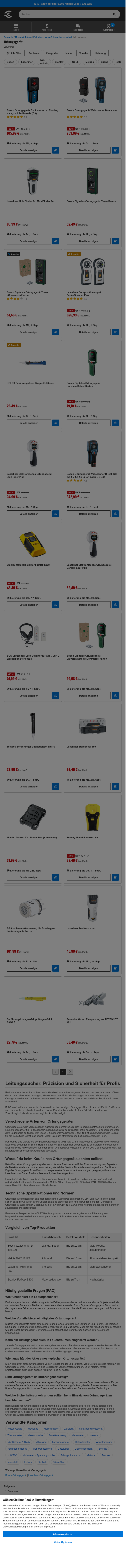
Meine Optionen (63, 1542)
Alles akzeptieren (62, 1534)
